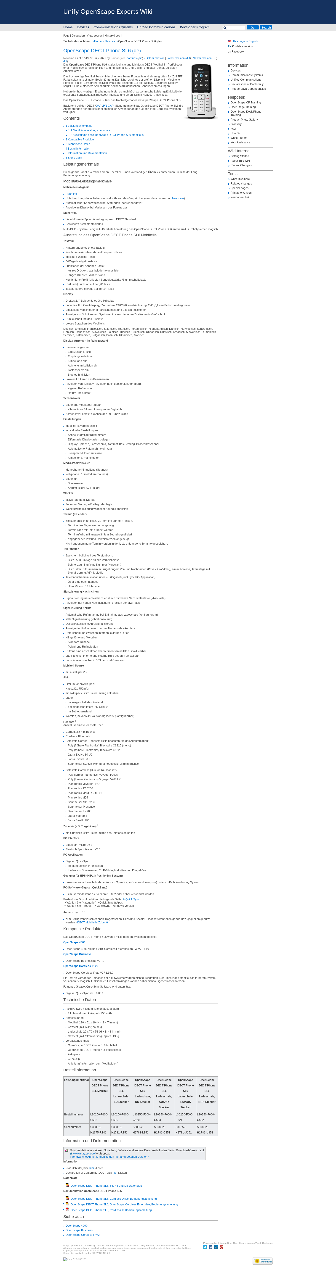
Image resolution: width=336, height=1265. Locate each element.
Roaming (71, 193)
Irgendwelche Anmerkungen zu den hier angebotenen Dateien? (109, 1156)
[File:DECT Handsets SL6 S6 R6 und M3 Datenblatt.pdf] (67, 1185)
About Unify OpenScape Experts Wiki (239, 1243)
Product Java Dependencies (248, 88)
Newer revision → (204, 58)
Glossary (236, 124)
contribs (132, 58)
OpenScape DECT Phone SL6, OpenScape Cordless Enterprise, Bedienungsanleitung (124, 1204)
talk (122, 58)
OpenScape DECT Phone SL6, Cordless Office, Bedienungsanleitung (114, 1198)
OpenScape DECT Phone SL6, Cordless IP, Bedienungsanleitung (111, 1210)
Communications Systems (113, 27)
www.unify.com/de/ (84, 1153)
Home (68, 27)
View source (95, 35)
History (109, 35)
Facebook (238, 51)
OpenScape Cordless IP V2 (80, 966)
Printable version (242, 46)
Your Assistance (240, 142)
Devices (83, 27)
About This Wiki (240, 160)
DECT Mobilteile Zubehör (93, 922)
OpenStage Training (243, 107)
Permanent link (240, 197)
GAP (98, 105)
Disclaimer (267, 1243)
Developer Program (195, 27)
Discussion (78, 35)
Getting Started (240, 156)
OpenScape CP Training (246, 102)
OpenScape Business (77, 954)
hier (91, 1168)
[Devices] (103, 41)
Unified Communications (156, 27)
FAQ (233, 128)
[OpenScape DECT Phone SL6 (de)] (92, 41)
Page (66, 35)
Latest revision (176, 58)
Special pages (239, 188)
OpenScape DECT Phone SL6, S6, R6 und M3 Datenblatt (106, 1185)
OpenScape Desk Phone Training (246, 113)
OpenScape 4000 (74, 942)
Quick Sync (132, 899)
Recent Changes (241, 165)
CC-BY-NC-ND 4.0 (101, 1253)
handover (178, 198)
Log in (119, 35)
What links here (240, 179)
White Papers (239, 138)
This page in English (245, 41)
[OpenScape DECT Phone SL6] (229, 41)
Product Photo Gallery (244, 119)
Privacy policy (210, 1243)
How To (235, 133)
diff (140, 58)
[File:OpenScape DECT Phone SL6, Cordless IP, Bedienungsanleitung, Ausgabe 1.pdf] (67, 1209)
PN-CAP (108, 105)
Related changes (241, 183)
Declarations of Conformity (247, 84)
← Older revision (154, 58)
